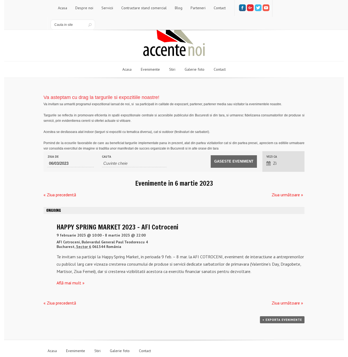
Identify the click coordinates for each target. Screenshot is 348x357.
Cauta (106, 156)
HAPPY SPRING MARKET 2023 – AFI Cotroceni (117, 227)
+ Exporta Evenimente (282, 320)
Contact (145, 351)
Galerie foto (120, 351)
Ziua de (53, 156)
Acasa (52, 351)
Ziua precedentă (60, 194)
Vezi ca (271, 156)
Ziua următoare (287, 194)
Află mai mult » (71, 282)
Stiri (97, 351)
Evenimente (75, 351)
